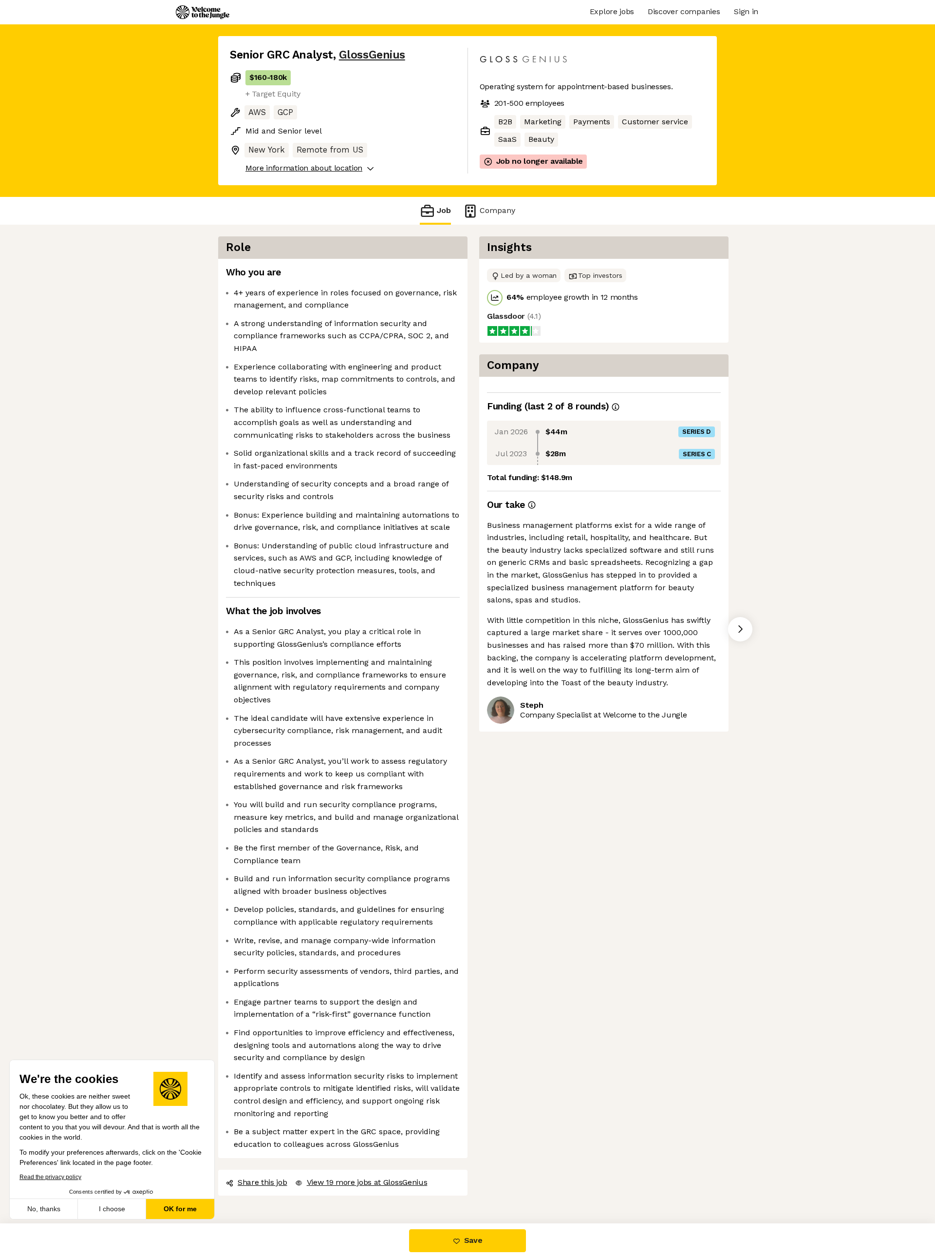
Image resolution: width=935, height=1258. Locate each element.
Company (497, 210)
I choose (112, 1209)
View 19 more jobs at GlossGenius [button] (367, 1182)
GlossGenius (372, 54)
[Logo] (202, 12)
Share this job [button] (262, 1182)
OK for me (180, 1209)
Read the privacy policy (50, 1177)
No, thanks (43, 1209)
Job (444, 210)
